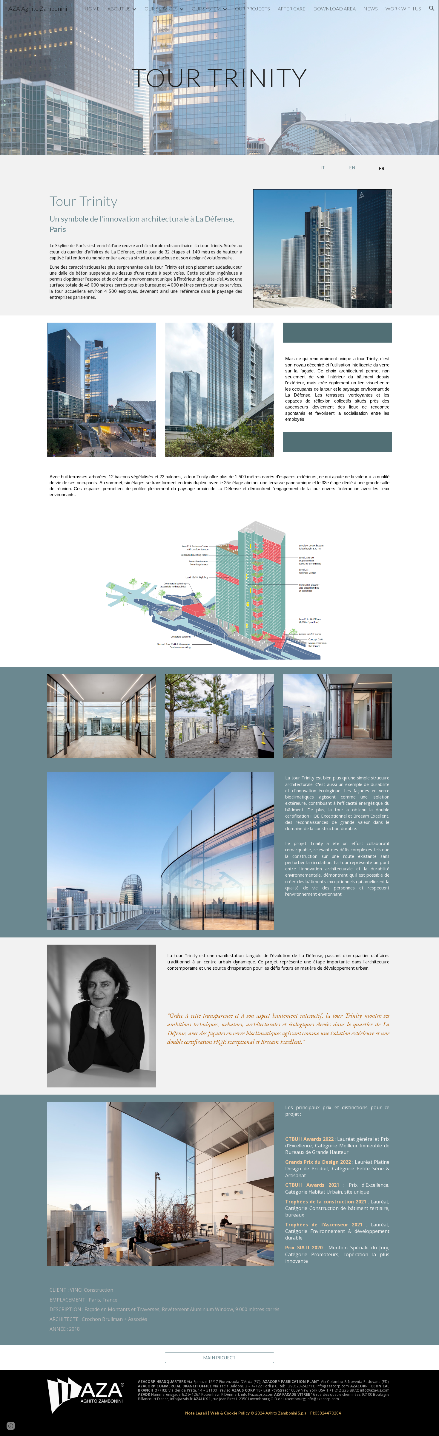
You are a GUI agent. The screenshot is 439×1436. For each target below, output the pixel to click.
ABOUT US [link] (119, 8)
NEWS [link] (370, 8)
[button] (432, 8)
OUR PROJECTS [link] (252, 8)
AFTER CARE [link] (292, 8)
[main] (219, 77)
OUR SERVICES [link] (161, 8)
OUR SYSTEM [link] (206, 8)
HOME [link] (92, 8)
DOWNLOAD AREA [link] (334, 8)
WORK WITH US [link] (403, 8)
